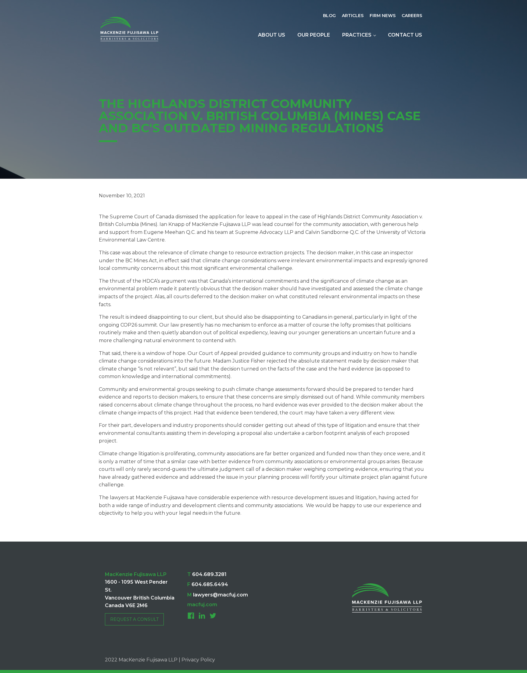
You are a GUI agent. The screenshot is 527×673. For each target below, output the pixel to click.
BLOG (329, 15)
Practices (356, 35)
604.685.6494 (207, 584)
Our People (313, 35)
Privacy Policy (198, 660)
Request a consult (134, 619)
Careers (412, 15)
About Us (271, 35)
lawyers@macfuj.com (217, 595)
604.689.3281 (207, 574)
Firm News (383, 15)
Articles (353, 15)
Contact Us (405, 35)
